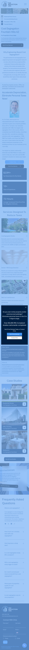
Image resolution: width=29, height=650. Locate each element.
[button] (26, 307)
